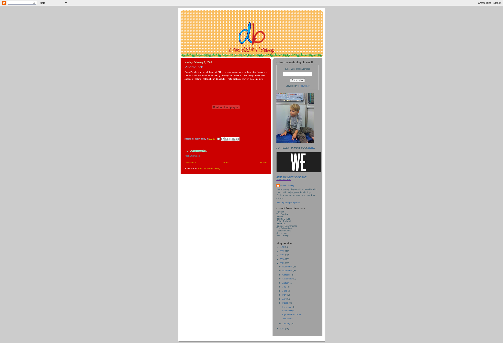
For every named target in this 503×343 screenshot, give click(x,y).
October (286, 275)
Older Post (262, 162)
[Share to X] (230, 139)
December (287, 266)
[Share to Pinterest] (238, 139)
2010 (282, 259)
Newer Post (190, 162)
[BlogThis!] (226, 139)
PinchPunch (193, 67)
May (284, 295)
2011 (282, 255)
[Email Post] (218, 138)
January (286, 323)
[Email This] (223, 139)
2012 (282, 251)
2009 (282, 263)
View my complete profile (288, 202)
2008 (282, 328)
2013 (282, 247)
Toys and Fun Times (291, 314)
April (284, 299)
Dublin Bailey (287, 185)
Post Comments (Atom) (209, 168)
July (284, 287)
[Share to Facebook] (234, 139)
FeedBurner (303, 86)
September (287, 278)
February (287, 307)
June (285, 291)
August (286, 283)
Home (226, 162)
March (285, 303)
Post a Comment (192, 156)
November (287, 270)
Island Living (288, 310)
